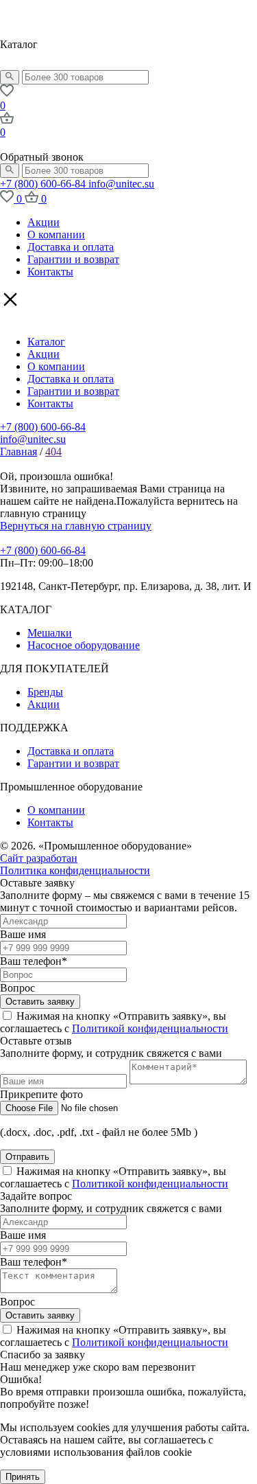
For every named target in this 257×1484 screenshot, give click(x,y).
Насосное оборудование (83, 645)
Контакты (50, 271)
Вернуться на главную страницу (75, 526)
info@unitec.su (121, 184)
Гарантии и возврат (73, 259)
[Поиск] (9, 77)
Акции (43, 222)
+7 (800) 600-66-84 (44, 184)
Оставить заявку (40, 1001)
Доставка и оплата (70, 247)
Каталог (46, 341)
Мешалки (49, 633)
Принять (22, 1477)
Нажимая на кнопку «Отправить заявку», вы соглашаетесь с (114, 1022)
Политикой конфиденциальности (150, 1028)
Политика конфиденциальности (75, 870)
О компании (56, 234)
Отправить (27, 1157)
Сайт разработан (38, 858)
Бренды (45, 692)
